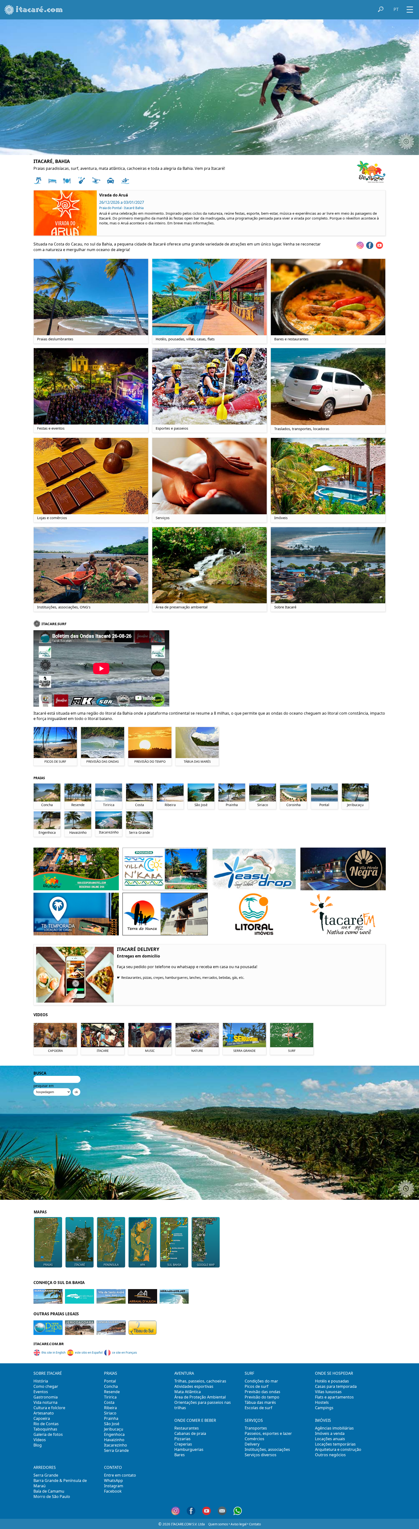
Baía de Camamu (48, 1491)
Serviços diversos (260, 1454)
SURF (249, 1373)
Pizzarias (182, 1438)
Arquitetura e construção (338, 1449)
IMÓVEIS (323, 1420)
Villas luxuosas (328, 1391)
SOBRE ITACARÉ (47, 1373)
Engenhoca (114, 1434)
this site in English (53, 1352)
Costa (109, 1402)
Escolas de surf (258, 1407)
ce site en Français (124, 1352)
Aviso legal (238, 1524)
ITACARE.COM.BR (48, 1343)
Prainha (111, 1418)
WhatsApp (113, 1480)
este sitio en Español (89, 1352)
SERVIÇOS (254, 1420)
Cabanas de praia (190, 1433)
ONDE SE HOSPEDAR (334, 1373)
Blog (37, 1445)
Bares (179, 1454)
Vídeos (39, 1439)
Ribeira (110, 1407)
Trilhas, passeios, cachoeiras (200, 1381)
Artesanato (43, 1413)
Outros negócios (330, 1454)
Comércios (254, 1438)
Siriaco (110, 1413)
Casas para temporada (336, 1386)
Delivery (252, 1444)
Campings (324, 1407)
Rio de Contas (46, 1423)
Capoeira (41, 1418)
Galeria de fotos (48, 1434)
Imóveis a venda (330, 1433)
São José (111, 1423)
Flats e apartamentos (334, 1397)
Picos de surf (256, 1386)
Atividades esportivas (193, 1386)
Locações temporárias (335, 1444)
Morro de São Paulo (51, 1496)
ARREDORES (44, 1467)
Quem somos (218, 1524)
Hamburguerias (188, 1449)
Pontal (110, 1381)
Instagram (113, 1485)
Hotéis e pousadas (332, 1381)
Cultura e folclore (49, 1407)
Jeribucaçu (113, 1429)
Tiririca (110, 1397)
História (40, 1381)
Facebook (113, 1491)
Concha (111, 1386)
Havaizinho (114, 1439)
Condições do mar (261, 1381)
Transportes (256, 1428)
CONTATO (113, 1467)
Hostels (322, 1402)
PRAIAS (110, 1373)
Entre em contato (120, 1475)
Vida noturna (45, 1402)
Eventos (40, 1391)
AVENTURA (184, 1373)
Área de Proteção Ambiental (200, 1397)
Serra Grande (116, 1450)
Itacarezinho (115, 1445)
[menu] (410, 8)
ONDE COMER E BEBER (195, 1420)
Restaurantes (186, 1428)
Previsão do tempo (262, 1397)
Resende (112, 1391)
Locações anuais (330, 1438)
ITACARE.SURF (53, 623)
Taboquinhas (45, 1429)
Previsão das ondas (262, 1391)
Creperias (183, 1444)
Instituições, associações (267, 1449)
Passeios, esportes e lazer (268, 1433)
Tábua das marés (260, 1402)
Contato (255, 1524)
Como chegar (45, 1386)
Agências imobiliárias (334, 1428)
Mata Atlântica (187, 1391)
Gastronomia (45, 1397)
